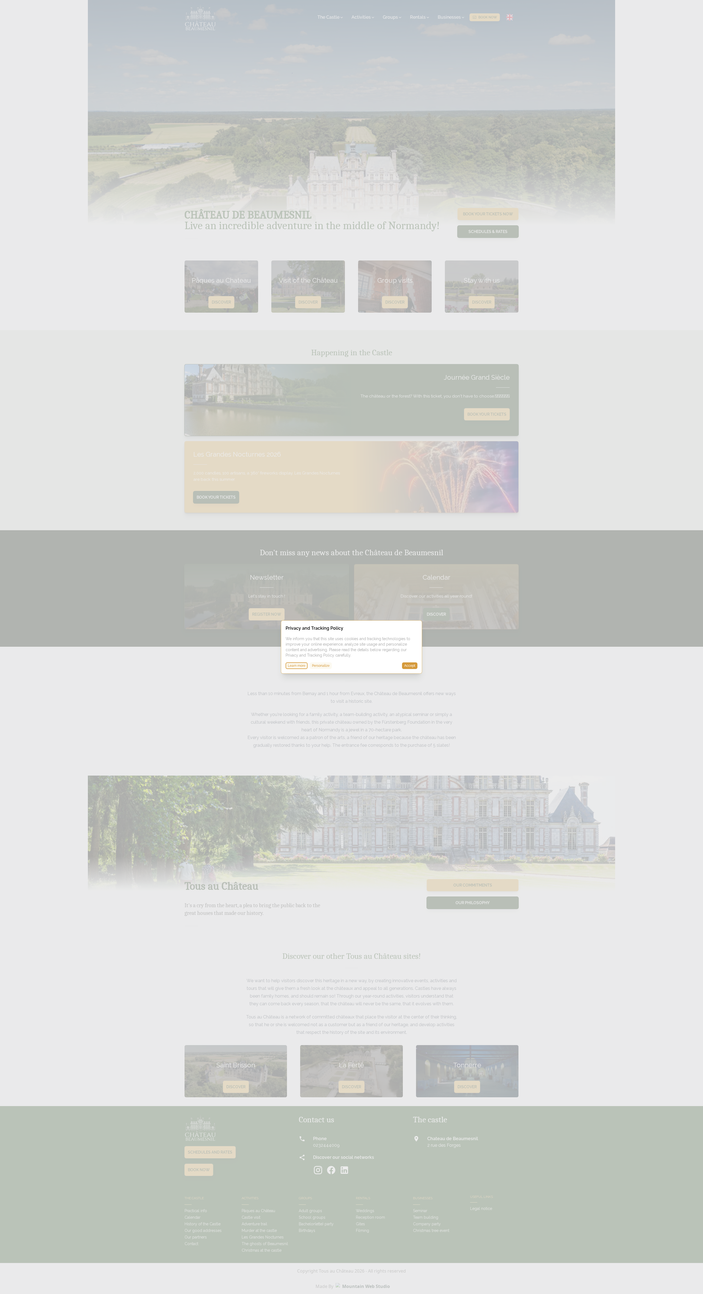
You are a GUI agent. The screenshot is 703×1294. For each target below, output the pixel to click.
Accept (409, 666)
